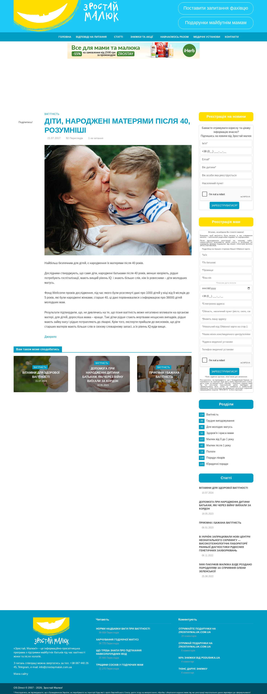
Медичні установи (206, 36)
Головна (64, 36)
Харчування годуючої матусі (117, 639)
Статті (118, 36)
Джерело (50, 336)
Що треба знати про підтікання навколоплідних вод (118, 652)
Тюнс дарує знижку (193, 668)
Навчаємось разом (174, 36)
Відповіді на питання (91, 36)
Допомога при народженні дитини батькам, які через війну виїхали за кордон (102, 374)
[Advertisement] (133, 85)
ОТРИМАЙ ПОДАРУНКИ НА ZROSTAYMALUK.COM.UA (196, 645)
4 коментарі (187, 661)
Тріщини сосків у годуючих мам (119, 664)
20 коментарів (189, 636)
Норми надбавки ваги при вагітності (123, 628)
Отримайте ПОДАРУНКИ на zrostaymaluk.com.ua (197, 630)
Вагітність (51, 114)
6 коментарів (188, 650)
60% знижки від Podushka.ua (199, 657)
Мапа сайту (21, 673)
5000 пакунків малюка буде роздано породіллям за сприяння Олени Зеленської (225, 568)
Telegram (23, 667)
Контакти (232, 36)
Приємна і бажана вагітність (164, 374)
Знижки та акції (141, 36)
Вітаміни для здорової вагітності (40, 374)
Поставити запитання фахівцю (215, 8)
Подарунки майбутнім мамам (215, 22)
